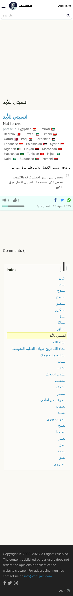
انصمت (61, 406)
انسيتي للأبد (15, 117)
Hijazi (51, 154)
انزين (62, 278)
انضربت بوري (56, 419)
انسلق (61, 329)
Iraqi (24, 139)
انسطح (61, 297)
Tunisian (33, 154)
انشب (62, 361)
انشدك (61, 368)
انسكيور (60, 310)
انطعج (61, 451)
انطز (63, 445)
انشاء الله (59, 342)
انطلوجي (60, 464)
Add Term (64, 5)
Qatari (9, 139)
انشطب (60, 381)
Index (12, 269)
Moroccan (50, 149)
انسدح (61, 290)
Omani (47, 134)
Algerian (10, 149)
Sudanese (27, 159)
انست (62, 284)
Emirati (45, 129)
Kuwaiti (29, 134)
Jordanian (43, 139)
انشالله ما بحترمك (53, 355)
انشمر (61, 393)
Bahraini (10, 134)
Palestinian (34, 144)
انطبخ (62, 425)
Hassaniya (12, 154)
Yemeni (48, 159)
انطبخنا (61, 432)
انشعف (61, 387)
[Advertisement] (36, 58)
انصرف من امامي (53, 400)
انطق (62, 457)
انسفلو (61, 303)
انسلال (61, 323)
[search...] (68, 15)
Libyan (29, 149)
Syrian (55, 144)
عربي (63, 590)
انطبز (62, 438)
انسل (62, 316)
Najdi (8, 159)
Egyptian (25, 129)
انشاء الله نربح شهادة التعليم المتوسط (39, 349)
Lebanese (11, 144)
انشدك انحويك (56, 374)
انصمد (62, 413)
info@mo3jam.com (38, 576)
